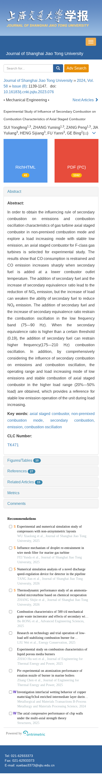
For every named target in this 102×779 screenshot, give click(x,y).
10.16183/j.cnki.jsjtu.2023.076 (29, 92)
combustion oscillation (43, 427)
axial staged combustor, (50, 414)
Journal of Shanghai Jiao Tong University (44, 53)
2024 (81, 80)
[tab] (51, 191)
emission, (15, 427)
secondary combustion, (72, 420)
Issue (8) (19, 86)
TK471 (13, 445)
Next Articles (84, 100)
